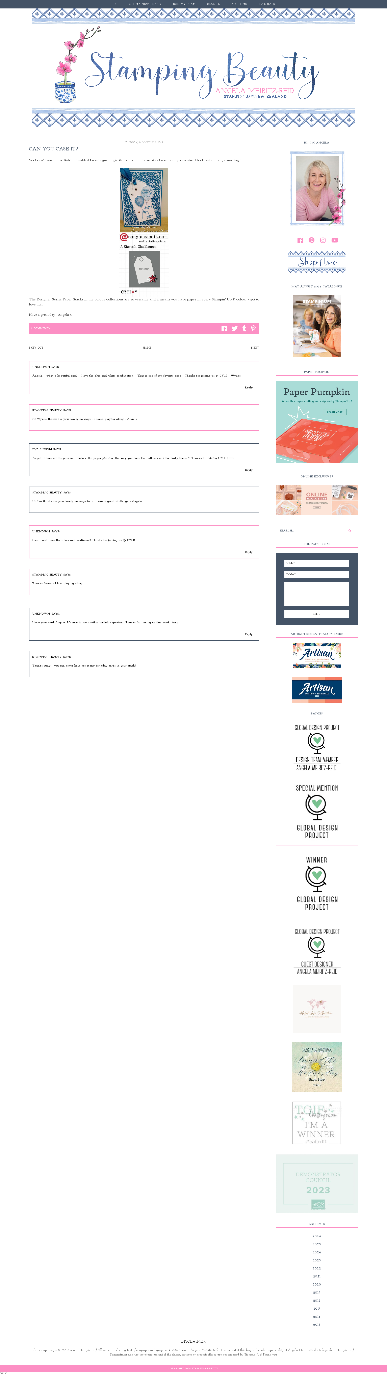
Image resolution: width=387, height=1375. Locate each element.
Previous (36, 348)
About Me (239, 4)
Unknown (41, 367)
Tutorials (267, 4)
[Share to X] (234, 328)
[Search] (349, 531)
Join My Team (184, 4)
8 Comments (40, 328)
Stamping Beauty (47, 410)
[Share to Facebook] (223, 328)
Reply (249, 387)
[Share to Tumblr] (243, 328)
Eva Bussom (42, 449)
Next (255, 348)
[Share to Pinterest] (252, 328)
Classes (213, 4)
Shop (114, 4)
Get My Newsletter (145, 4)
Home (147, 348)
